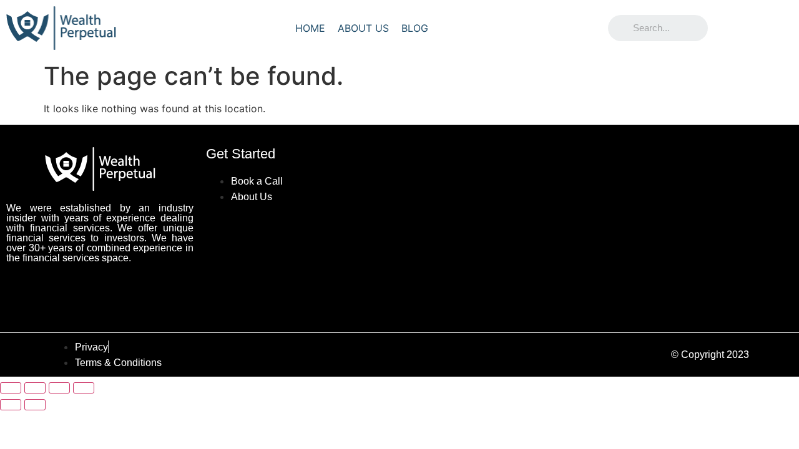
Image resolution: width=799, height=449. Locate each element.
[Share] (59, 387)
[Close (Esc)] (83, 387)
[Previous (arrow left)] (10, 404)
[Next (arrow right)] (35, 404)
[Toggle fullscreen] (35, 387)
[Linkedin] (143, 291)
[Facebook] (56, 291)
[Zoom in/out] (10, 387)
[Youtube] (99, 291)
